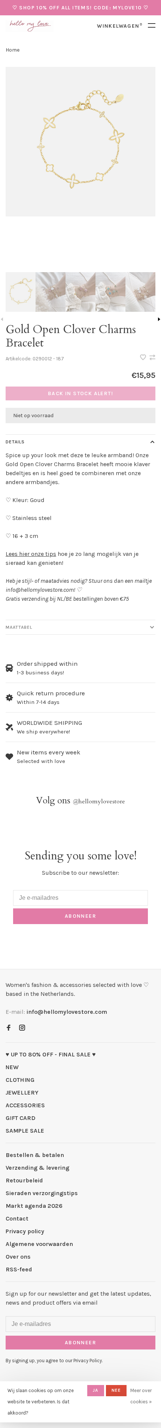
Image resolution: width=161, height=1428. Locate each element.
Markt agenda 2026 (34, 1205)
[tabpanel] (80, 141)
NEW (12, 1067)
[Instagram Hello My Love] (22, 1028)
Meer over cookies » (141, 1396)
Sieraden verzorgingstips (42, 1193)
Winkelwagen (119, 26)
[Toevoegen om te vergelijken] (152, 357)
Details (15, 441)
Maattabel (19, 627)
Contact (17, 1218)
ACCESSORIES (25, 1105)
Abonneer (80, 916)
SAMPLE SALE (25, 1130)
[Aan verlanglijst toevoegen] (144, 357)
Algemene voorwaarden (39, 1243)
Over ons (18, 1256)
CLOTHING (20, 1079)
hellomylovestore (99, 801)
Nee (116, 1390)
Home (12, 50)
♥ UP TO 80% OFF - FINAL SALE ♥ (51, 1054)
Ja (95, 1390)
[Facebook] (9, 1028)
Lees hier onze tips (31, 553)
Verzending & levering (37, 1167)
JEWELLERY (22, 1092)
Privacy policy (25, 1231)
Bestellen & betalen (35, 1154)
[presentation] (21, 292)
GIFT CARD (21, 1117)
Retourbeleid (24, 1180)
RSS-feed (19, 1269)
